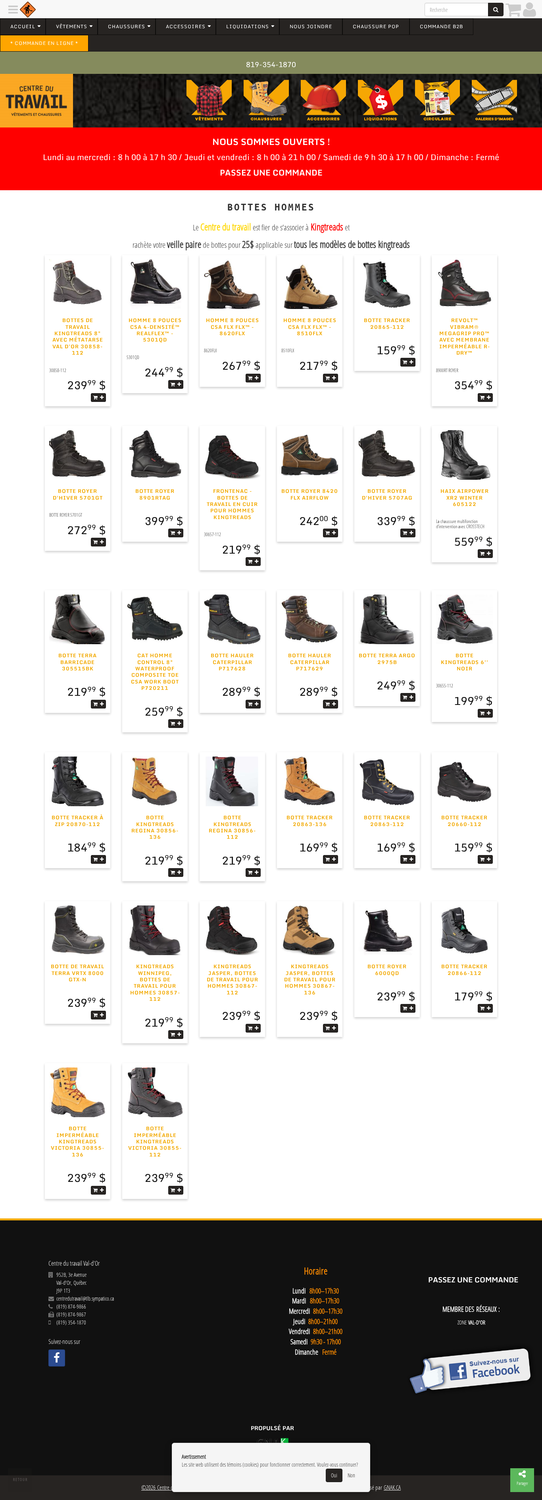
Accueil (22, 26)
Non (351, 1475)
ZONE (471, 1322)
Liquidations (247, 26)
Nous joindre (311, 26)
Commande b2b (441, 26)
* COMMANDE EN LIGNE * (44, 43)
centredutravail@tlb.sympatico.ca (85, 1298)
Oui (334, 1475)
